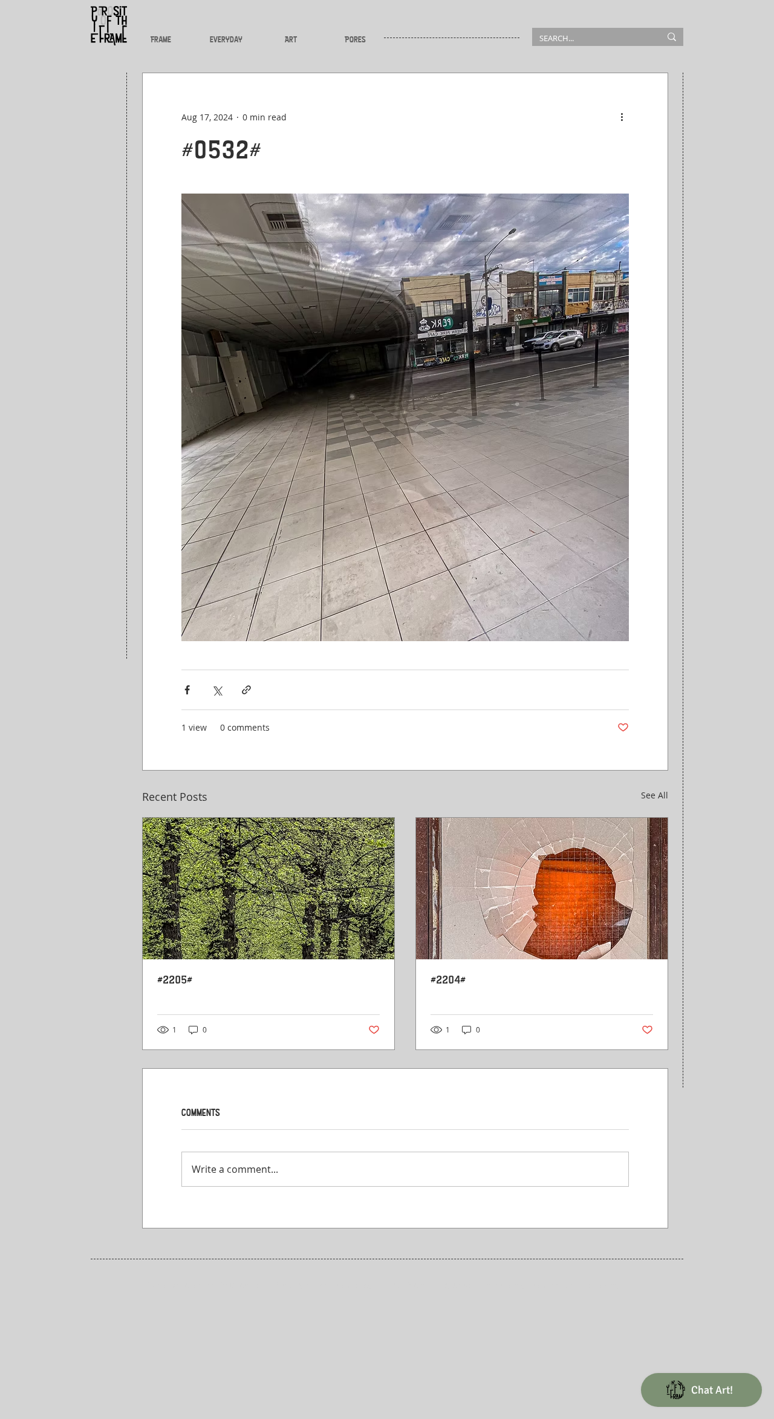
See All (654, 795)
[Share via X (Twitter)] (217, 690)
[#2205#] (268, 888)
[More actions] (621, 116)
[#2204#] (542, 888)
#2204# (448, 980)
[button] (161, 39)
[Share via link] (246, 690)
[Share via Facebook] (187, 690)
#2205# (174, 980)
